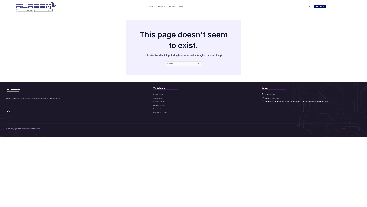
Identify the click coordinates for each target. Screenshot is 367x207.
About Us (172, 6)
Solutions (160, 6)
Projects (181, 6)
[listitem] (50, 98)
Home (151, 6)
